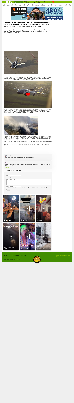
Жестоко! (28, 5)
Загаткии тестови (19, 5)
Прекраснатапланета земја (61, 5)
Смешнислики (32, 5)
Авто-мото (24, 5)
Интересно (37, 5)
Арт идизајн (70, 5)
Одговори (7, 159)
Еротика (16, 5)
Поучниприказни (66, 5)
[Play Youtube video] (28, 94)
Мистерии (8, 5)
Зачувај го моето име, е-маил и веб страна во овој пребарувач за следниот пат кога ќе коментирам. (29, 177)
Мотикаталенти (48, 5)
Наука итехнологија (56, 5)
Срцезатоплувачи (42, 5)
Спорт (51, 5)
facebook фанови (15, 255)
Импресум (58, 256)
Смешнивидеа (4, 5)
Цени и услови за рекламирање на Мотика (63, 255)
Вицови (12, 5)
